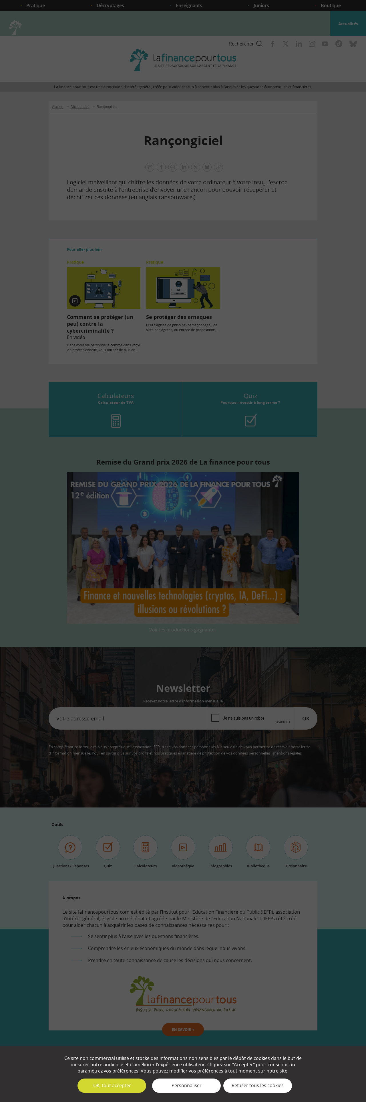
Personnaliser (187, 1085)
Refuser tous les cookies (258, 1085)
